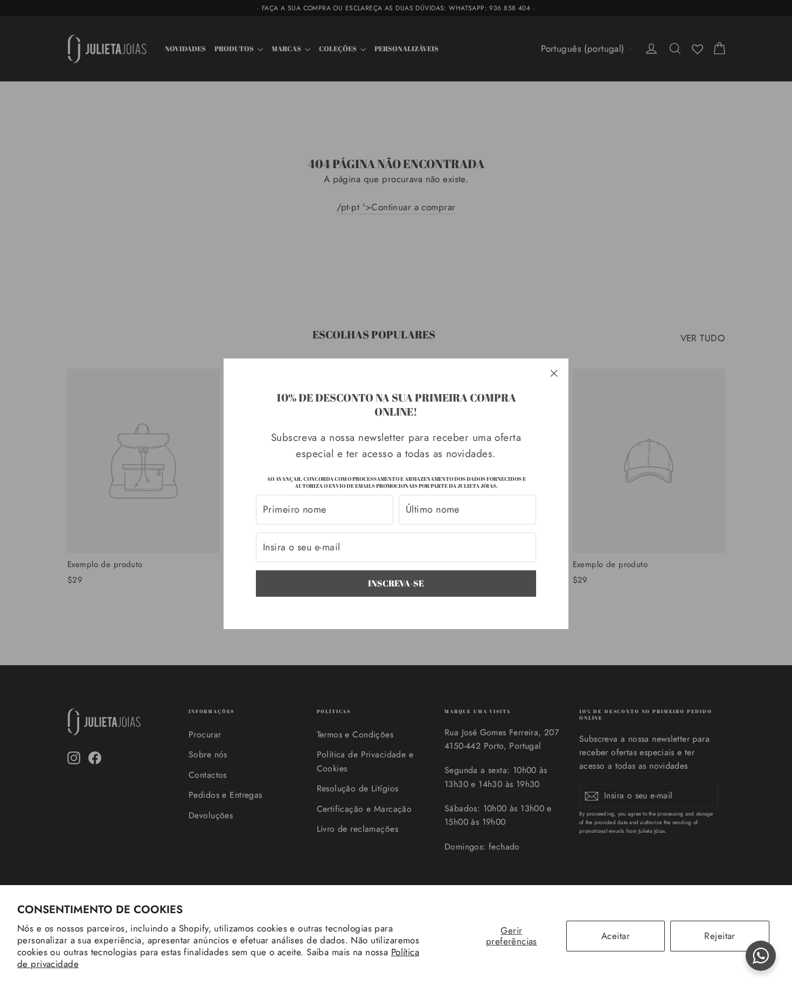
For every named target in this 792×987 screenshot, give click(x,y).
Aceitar (615, 935)
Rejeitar (719, 935)
